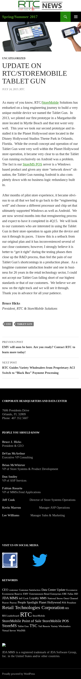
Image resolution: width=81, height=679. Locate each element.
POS (64, 603)
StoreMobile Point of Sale (21, 621)
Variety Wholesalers (60, 626)
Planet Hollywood (50, 602)
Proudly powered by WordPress (18, 673)
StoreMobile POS (55, 621)
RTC (22, 89)
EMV (26, 594)
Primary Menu (76, 17)
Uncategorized (13, 58)
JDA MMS (10, 598)
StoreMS (9, 625)
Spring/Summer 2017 (20, 17)
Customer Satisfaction (30, 590)
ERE (64, 594)
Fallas (70, 594)
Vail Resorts (44, 626)
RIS (67, 608)
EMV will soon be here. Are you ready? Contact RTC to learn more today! (38, 347)
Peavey (13, 603)
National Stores (55, 598)
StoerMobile (39, 616)
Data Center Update (53, 589)
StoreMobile (50, 102)
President (71, 603)
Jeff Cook (24, 598)
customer (13, 590)
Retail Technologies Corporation (33, 607)
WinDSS (21, 630)
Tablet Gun (24, 324)
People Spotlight (28, 602)
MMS (43, 598)
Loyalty (34, 598)
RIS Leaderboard (10, 616)
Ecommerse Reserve (12, 594)
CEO (8, 324)
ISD (76, 594)
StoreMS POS (32, 164)
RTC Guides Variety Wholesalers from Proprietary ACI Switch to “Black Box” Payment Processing (38, 367)
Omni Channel (71, 598)
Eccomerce (71, 590)
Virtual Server (9, 630)
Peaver (5, 603)
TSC (33, 625)
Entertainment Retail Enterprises (45, 594)
